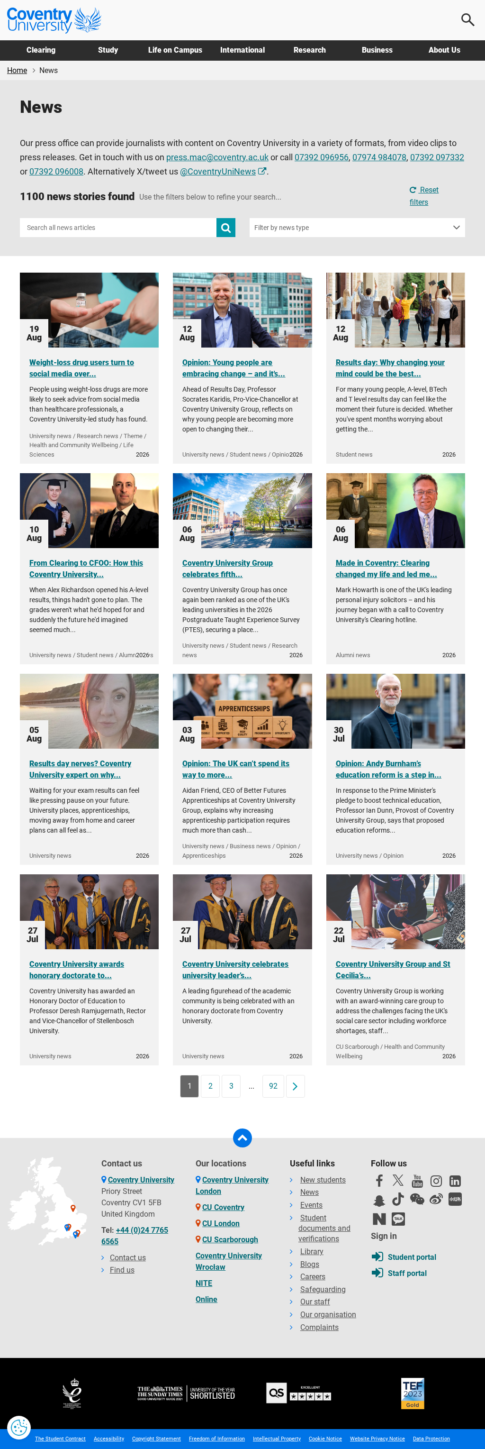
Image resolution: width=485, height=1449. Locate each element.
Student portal (412, 1257)
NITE (204, 1283)
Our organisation (328, 1314)
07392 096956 (322, 157)
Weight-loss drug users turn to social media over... (81, 368)
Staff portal (407, 1273)
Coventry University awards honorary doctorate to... (76, 970)
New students (323, 1179)
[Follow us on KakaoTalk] (398, 1219)
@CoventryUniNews (218, 171)
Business (377, 50)
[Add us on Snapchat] (379, 1203)
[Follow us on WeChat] (417, 1199)
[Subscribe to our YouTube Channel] (417, 1183)
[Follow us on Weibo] (436, 1199)
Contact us (128, 1257)
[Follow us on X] (398, 1180)
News (309, 1192)
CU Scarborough (230, 1239)
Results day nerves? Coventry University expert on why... (80, 769)
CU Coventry (223, 1207)
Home (17, 70)
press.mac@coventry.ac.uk (217, 157)
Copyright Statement (156, 1439)
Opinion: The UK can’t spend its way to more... (235, 769)
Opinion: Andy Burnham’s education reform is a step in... (388, 769)
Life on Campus (175, 50)
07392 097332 (437, 157)
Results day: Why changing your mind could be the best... (390, 368)
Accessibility (109, 1439)
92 (273, 1086)
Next (298, 1086)
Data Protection (431, 1439)
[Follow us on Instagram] (436, 1183)
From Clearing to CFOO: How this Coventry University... (86, 569)
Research (310, 50)
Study (108, 50)
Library (311, 1251)
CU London (221, 1223)
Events (311, 1205)
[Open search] (468, 19)
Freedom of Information (217, 1439)
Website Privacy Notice (377, 1439)
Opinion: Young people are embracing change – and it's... (233, 368)
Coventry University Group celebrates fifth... (227, 569)
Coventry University (141, 1179)
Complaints (319, 1327)
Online (206, 1299)
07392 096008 (56, 171)
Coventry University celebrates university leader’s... (235, 970)
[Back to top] (242, 1137)
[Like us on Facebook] (379, 1183)
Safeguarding (323, 1289)
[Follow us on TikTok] (398, 1199)
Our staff (315, 1301)
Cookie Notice (325, 1439)
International (242, 50)
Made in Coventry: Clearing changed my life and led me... (386, 569)
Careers (312, 1276)
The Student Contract (60, 1439)
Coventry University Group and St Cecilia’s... (393, 970)
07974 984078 (379, 157)
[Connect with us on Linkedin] (455, 1183)
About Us (444, 50)
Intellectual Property (277, 1439)
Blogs (309, 1264)
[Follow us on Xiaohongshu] (455, 1199)
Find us (122, 1270)
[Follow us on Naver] (379, 1219)
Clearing (41, 50)
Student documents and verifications (324, 1228)
